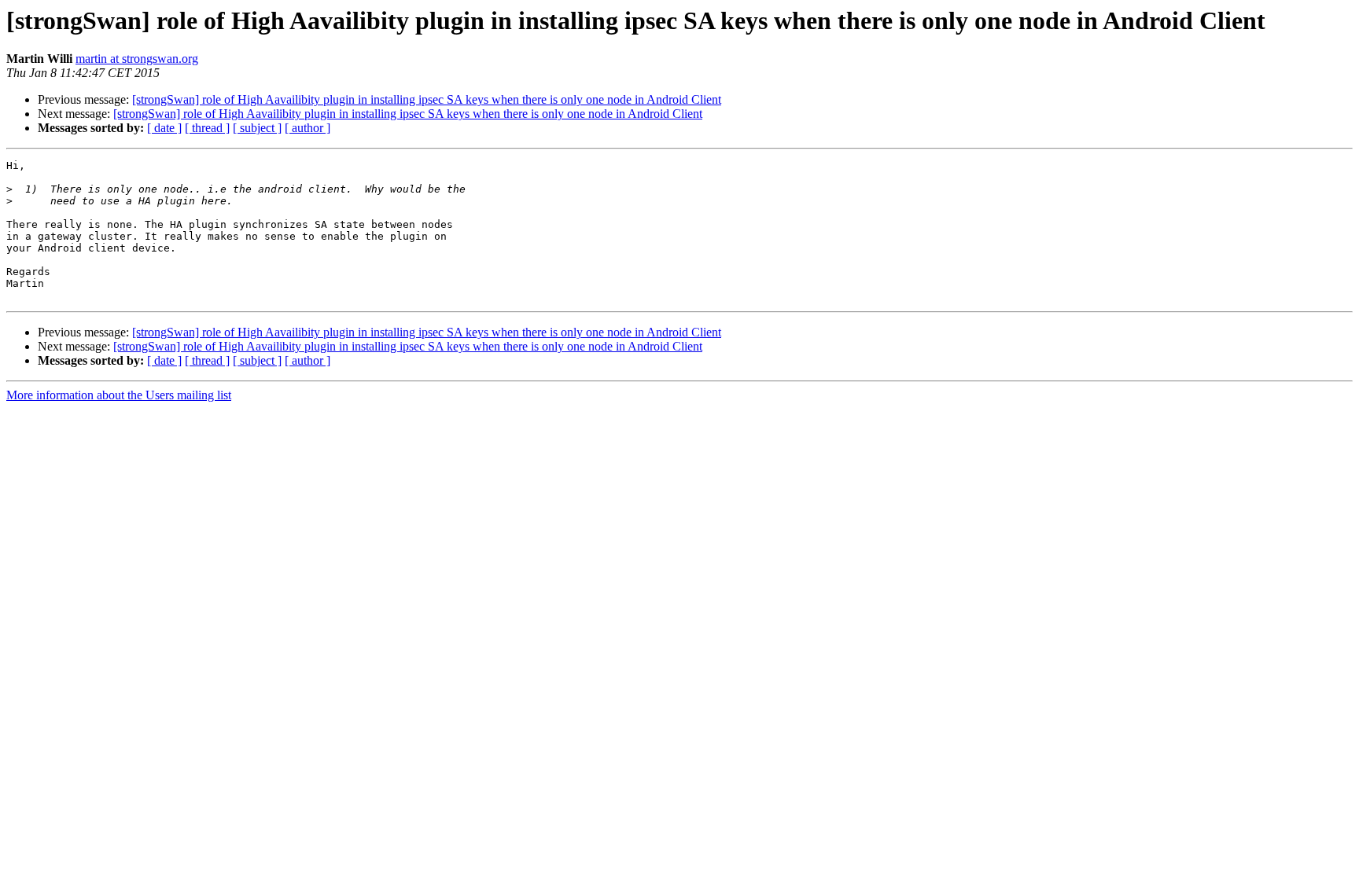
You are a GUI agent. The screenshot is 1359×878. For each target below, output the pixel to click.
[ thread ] (207, 127)
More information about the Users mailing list (118, 395)
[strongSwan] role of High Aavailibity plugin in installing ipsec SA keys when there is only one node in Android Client (426, 99)
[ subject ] (257, 127)
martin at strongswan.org (137, 58)
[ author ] (307, 127)
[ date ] (164, 127)
